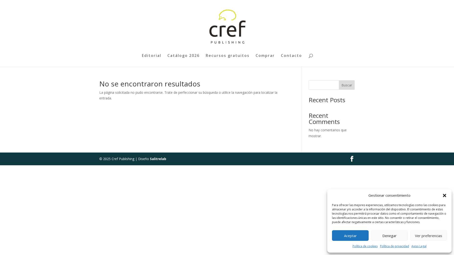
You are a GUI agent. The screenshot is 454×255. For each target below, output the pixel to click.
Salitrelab (158, 159)
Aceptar (350, 235)
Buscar (346, 85)
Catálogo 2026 (183, 56)
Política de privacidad (394, 246)
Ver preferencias (428, 235)
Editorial (151, 56)
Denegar (389, 235)
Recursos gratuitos (227, 56)
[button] (444, 195)
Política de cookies (365, 246)
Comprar (265, 56)
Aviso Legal (419, 246)
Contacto (291, 56)
